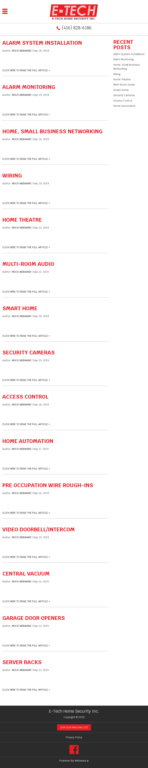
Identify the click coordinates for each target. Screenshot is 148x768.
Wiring (12, 175)
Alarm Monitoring (28, 87)
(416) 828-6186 (77, 28)
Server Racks (22, 662)
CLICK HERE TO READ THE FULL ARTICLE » (26, 70)
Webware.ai (82, 760)
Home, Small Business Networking (52, 131)
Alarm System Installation (42, 42)
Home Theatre (22, 219)
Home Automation (27, 441)
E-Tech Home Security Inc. (74, 711)
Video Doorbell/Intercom (38, 529)
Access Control (25, 396)
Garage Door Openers (33, 618)
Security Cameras (28, 352)
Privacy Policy (74, 737)
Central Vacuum (26, 573)
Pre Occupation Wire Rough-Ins (47, 485)
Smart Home (19, 308)
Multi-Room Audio (28, 263)
